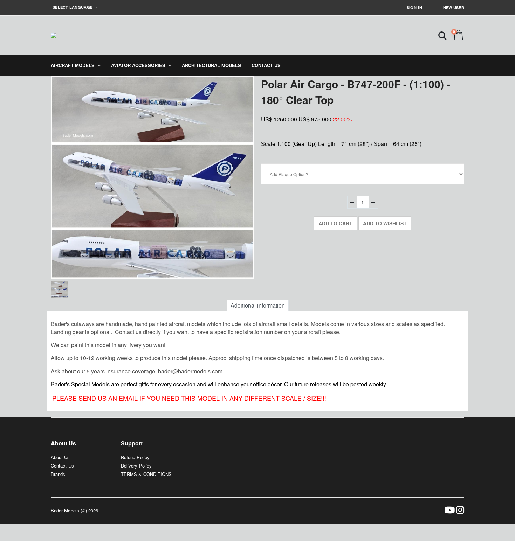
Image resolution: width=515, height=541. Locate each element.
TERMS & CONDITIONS (146, 474)
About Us (60, 457)
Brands (58, 474)
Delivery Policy (136, 465)
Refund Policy (135, 457)
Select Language (73, 7)
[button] (442, 35)
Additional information (258, 305)
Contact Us (62, 465)
